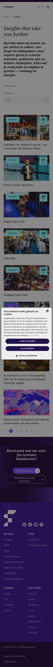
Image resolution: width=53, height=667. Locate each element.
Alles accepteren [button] (27, 341)
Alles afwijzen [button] (27, 348)
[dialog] (26, 333)
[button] (26, 355)
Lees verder (34, 335)
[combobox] (47, 311)
